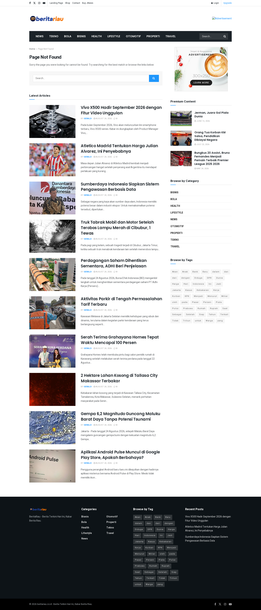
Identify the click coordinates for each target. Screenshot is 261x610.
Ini (210, 283)
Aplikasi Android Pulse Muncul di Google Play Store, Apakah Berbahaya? (120, 454)
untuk (198, 320)
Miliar (224, 296)
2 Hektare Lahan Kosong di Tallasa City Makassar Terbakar (119, 378)
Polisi (175, 308)
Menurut (212, 296)
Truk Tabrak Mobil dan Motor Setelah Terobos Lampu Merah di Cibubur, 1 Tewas (117, 228)
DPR (209, 277)
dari (174, 277)
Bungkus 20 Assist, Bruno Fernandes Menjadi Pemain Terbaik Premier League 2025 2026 (212, 158)
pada (184, 302)
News (40, 36)
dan (226, 271)
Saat (224, 308)
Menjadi (198, 296)
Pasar (195, 302)
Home (32, 49)
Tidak (175, 320)
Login (216, 3)
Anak (185, 271)
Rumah (201, 308)
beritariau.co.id (44, 604)
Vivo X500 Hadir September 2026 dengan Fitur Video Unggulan (121, 110)
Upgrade (227, 3)
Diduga (198, 277)
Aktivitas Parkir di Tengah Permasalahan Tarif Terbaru (121, 301)
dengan (185, 277)
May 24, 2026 (202, 168)
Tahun (212, 314)
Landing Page (56, 3)
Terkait (224, 314)
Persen (207, 302)
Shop (67, 3)
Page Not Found (46, 49)
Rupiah (214, 308)
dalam (215, 271)
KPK (187, 296)
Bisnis (81, 36)
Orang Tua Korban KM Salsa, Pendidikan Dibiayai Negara (209, 136)
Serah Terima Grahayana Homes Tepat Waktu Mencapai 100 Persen (120, 339)
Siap (201, 314)
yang (220, 320)
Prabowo (188, 308)
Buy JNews (87, 3)
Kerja (216, 290)
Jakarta (176, 290)
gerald (88, 118)
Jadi (218, 283)
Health (96, 36)
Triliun (186, 320)
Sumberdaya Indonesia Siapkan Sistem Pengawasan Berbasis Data (120, 186)
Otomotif (133, 36)
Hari (186, 283)
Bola (67, 36)
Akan (175, 271)
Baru (205, 271)
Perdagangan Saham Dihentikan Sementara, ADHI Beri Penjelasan (114, 263)
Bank (195, 271)
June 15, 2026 (203, 121)
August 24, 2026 (103, 118)
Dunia (219, 277)
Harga (175, 283)
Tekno (53, 36)
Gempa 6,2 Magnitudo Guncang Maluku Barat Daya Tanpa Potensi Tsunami (120, 416)
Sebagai (176, 314)
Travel (170, 36)
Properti (153, 36)
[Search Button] (225, 36)
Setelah (190, 314)
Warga (209, 320)
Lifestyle (113, 36)
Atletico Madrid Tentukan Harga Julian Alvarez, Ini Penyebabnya (119, 148)
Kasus (188, 290)
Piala (219, 302)
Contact (76, 3)
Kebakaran (203, 290)
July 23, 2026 (202, 144)
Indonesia (198, 283)
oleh (174, 302)
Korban (176, 296)
